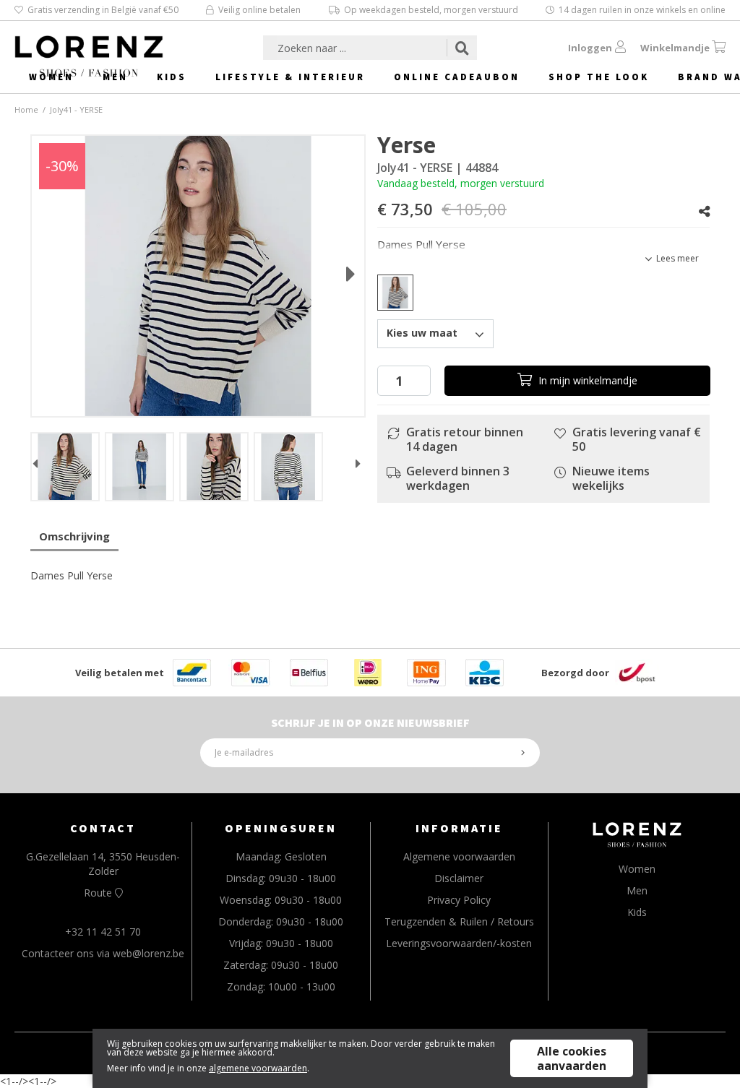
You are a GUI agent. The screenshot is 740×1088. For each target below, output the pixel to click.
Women (51, 77)
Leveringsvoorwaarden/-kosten (459, 943)
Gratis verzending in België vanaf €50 (102, 10)
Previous (35, 466)
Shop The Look (598, 77)
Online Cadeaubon (457, 77)
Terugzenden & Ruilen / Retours (459, 921)
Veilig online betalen (259, 10)
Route (99, 892)
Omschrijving (74, 536)
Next (337, 268)
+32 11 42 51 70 (103, 931)
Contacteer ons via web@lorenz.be (103, 953)
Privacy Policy (459, 900)
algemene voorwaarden (258, 1068)
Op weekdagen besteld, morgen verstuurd (431, 10)
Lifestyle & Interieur (290, 77)
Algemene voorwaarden (459, 856)
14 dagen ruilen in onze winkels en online (642, 10)
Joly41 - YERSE (76, 109)
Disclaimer (458, 878)
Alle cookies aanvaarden (571, 1058)
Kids (171, 77)
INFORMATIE (459, 828)
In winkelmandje (586, 380)
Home (26, 109)
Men (115, 77)
